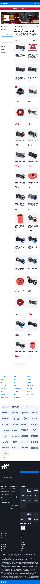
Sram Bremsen (29, 380)
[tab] (19, 22)
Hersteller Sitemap (13, 499)
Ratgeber (11, 508)
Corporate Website (4, 489)
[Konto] (35, 3)
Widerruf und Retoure (13, 489)
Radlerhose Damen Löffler (5, 397)
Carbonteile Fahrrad (30, 394)
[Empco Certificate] (23, 527)
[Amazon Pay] (23, 500)
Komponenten (3, 29)
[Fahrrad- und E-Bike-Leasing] (23, 505)
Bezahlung (11, 494)
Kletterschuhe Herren (4, 380)
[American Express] (23, 495)
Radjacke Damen (29, 377)
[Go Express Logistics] (29, 519)
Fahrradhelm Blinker (4, 376)
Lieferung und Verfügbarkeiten (14, 500)
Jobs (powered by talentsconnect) (5, 491)
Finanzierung (12, 503)
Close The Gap (3, 385)
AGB (2, 496)
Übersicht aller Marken (6, 457)
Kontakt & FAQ (12, 488)
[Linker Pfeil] (28, 48)
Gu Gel (2, 391)
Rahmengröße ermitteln (14, 497)
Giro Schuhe (29, 379)
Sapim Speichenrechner (18, 388)
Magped (15, 376)
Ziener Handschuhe (17, 397)
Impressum (3, 488)
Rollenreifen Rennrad (30, 391)
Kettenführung (3, 379)
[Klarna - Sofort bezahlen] (36, 495)
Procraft (15, 385)
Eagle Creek (3, 388)
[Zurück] (35, 22)
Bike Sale (15, 8)
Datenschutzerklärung (4, 499)
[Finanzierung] (36, 500)
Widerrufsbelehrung (4, 497)
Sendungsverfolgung (13, 496)
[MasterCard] (29, 490)
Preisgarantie (12, 502)
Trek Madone (16, 391)
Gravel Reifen (29, 382)
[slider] (1, 36)
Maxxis (15, 379)
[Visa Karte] (36, 490)
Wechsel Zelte (16, 394)
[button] (7, 43)
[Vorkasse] (29, 500)
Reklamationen (12, 491)
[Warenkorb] (38, 3)
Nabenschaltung (29, 388)
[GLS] (23, 519)
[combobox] (30, 40)
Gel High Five (3, 394)
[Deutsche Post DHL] (23, 514)
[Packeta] (36, 519)
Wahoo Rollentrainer (30, 385)
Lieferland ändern (24, 559)
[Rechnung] (23, 490)
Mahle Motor (16, 377)
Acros (2, 382)
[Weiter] (37, 22)
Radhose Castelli (3, 377)
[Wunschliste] (33, 3)
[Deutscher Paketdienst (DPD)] (29, 514)
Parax (15, 382)
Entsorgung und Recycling (5, 502)
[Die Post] (36, 514)
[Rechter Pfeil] (37, 48)
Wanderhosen (29, 376)
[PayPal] (29, 495)
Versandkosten (23, 554)
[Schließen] (37, 26)
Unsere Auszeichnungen (5, 494)
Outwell (15, 380)
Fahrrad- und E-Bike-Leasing (14, 505)
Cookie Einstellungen (4, 500)
